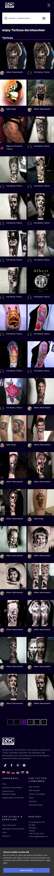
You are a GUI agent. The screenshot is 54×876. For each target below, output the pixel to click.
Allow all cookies (26, 870)
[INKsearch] (9, 5)
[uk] (17, 772)
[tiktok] (5, 765)
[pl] (3, 772)
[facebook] (11, 765)
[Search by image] (44, 18)
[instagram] (18, 765)
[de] (13, 772)
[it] (27, 772)
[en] (8, 772)
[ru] (22, 772)
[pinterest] (24, 765)
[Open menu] (49, 5)
